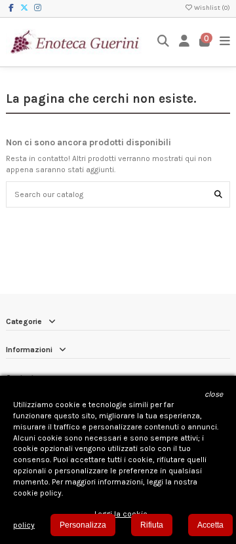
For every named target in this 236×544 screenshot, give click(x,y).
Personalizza (83, 525)
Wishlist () (211, 8)
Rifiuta (151, 525)
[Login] (184, 41)
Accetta (210, 525)
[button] (214, 394)
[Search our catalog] (218, 194)
